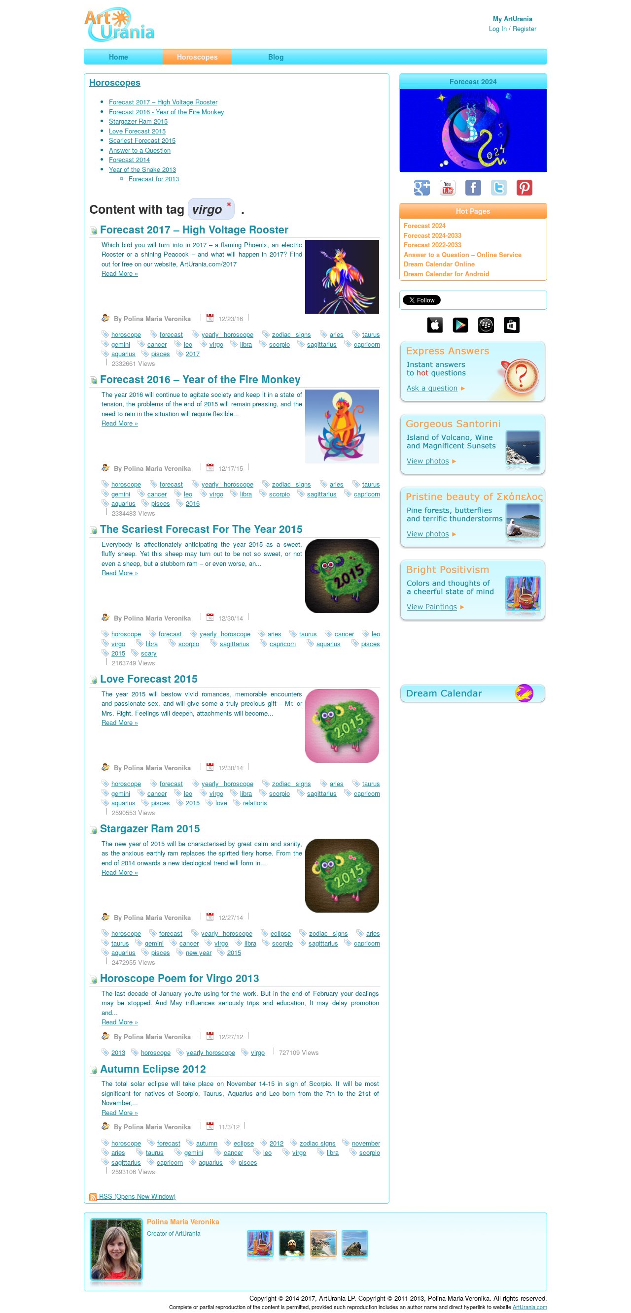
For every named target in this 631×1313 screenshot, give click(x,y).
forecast (171, 334)
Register (524, 28)
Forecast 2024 (425, 225)
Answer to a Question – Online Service (463, 254)
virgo (216, 344)
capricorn (367, 344)
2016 (193, 503)
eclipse (281, 933)
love (221, 802)
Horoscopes (114, 82)
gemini (120, 344)
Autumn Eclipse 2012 (151, 1068)
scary (149, 652)
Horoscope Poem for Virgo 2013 (178, 977)
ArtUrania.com (530, 1307)
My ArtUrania (512, 18)
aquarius (123, 353)
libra (246, 344)
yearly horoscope (227, 334)
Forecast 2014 (129, 159)
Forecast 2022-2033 (432, 244)
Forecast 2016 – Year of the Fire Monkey (199, 378)
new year (198, 952)
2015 (118, 652)
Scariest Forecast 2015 (142, 140)
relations (255, 802)
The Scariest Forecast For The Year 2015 (200, 528)
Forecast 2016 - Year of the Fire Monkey (166, 111)
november (366, 1143)
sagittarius (322, 344)
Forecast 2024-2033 (432, 235)
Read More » (120, 273)
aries (337, 334)
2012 (276, 1143)
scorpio (279, 344)
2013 (118, 1052)
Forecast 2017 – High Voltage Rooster (163, 101)
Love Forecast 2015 (137, 130)
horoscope (126, 334)
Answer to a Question (140, 150)
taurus (371, 334)
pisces (160, 353)
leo (188, 344)
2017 (193, 353)
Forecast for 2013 (154, 178)
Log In (498, 28)
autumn (206, 1143)
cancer (157, 344)
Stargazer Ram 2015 (138, 121)
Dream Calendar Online (439, 263)
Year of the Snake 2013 (142, 169)
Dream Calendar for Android (447, 273)
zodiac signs (291, 334)
